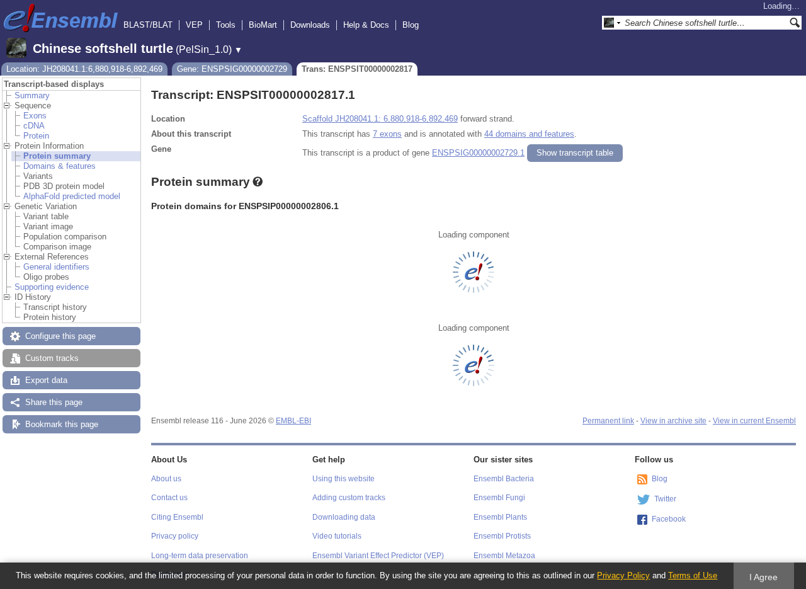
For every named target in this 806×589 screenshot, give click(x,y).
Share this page (53, 402)
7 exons (387, 134)
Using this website (343, 479)
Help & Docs (366, 25)
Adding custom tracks (348, 497)
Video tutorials (336, 536)
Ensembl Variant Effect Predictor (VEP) (378, 555)
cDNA (34, 125)
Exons (35, 115)
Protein (36, 135)
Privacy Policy (623, 575)
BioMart (263, 25)
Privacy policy (174, 536)
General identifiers (56, 267)
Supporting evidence (51, 287)
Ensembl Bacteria (504, 479)
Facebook (669, 519)
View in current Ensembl (754, 421)
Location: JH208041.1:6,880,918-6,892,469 (84, 69)
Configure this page (60, 336)
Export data (46, 380)
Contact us (169, 497)
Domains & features (59, 166)
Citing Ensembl (177, 517)
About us (166, 479)
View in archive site (673, 421)
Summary (32, 95)
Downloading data (343, 517)
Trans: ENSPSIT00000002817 (357, 69)
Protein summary (57, 156)
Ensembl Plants (500, 517)
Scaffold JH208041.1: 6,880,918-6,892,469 (380, 118)
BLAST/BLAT (148, 25)
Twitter (665, 499)
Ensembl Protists (502, 536)
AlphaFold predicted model (71, 196)
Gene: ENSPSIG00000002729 (232, 69)
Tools (226, 25)
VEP (194, 25)
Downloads (310, 25)
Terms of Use (692, 575)
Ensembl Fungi (499, 497)
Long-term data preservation (199, 555)
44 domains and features (529, 134)
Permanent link (608, 421)
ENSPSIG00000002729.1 (478, 152)
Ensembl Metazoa (504, 555)
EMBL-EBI (293, 421)
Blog (410, 25)
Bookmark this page (61, 424)
